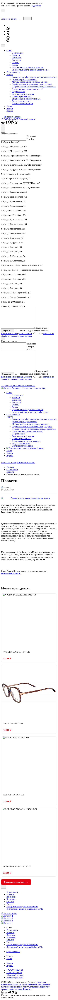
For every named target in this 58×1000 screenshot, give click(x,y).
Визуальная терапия (21, 101)
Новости (16, 55)
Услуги (9, 956)
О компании (17, 53)
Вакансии (16, 58)
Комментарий (41, 328)
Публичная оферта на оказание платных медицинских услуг (25, 985)
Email (29, 349)
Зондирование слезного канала (26, 99)
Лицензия (26, 989)
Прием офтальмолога (21, 96)
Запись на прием (8, 19)
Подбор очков (18, 91)
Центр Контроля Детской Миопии (27, 67)
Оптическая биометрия (22, 103)
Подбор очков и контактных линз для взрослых (34, 87)
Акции (9, 108)
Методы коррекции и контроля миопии (30, 82)
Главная (10, 467)
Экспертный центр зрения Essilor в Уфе (30, 70)
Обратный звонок (26, 119)
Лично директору (14, 977)
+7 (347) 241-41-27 (9, 119)
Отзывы (15, 62)
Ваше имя (31, 136)
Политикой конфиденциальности (16, 333)
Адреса (9, 111)
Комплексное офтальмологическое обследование (34, 77)
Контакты (16, 60)
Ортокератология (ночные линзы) (27, 89)
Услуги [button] (9, 74)
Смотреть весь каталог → (16, 882)
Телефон (30, 139)
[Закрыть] (3, 45)
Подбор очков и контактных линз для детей (32, 84)
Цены (9, 106)
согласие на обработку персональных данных (27, 334)
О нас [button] (9, 50)
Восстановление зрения (23, 94)
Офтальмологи (13, 72)
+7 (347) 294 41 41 (9, 386)
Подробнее (36, 6)
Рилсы (15, 65)
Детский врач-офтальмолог (24, 79)
